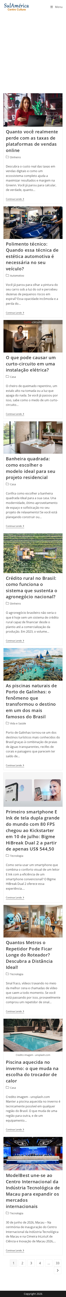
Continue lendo (15, 199)
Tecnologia (16, 856)
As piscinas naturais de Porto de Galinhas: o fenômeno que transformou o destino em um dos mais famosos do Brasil (31, 701)
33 (57, 1263)
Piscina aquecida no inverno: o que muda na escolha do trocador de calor (32, 1071)
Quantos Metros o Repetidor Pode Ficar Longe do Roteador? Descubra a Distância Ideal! (29, 954)
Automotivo (17, 275)
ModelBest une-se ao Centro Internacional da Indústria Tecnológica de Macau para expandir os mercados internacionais (33, 1190)
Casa (13, 377)
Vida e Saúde (18, 723)
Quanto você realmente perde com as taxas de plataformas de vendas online (32, 141)
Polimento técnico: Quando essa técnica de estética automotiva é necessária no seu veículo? (32, 256)
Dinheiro (15, 157)
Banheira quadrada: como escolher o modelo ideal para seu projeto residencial (31, 468)
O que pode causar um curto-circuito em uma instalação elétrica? (31, 363)
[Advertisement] (33, 49)
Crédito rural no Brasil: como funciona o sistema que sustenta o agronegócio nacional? (31, 587)
